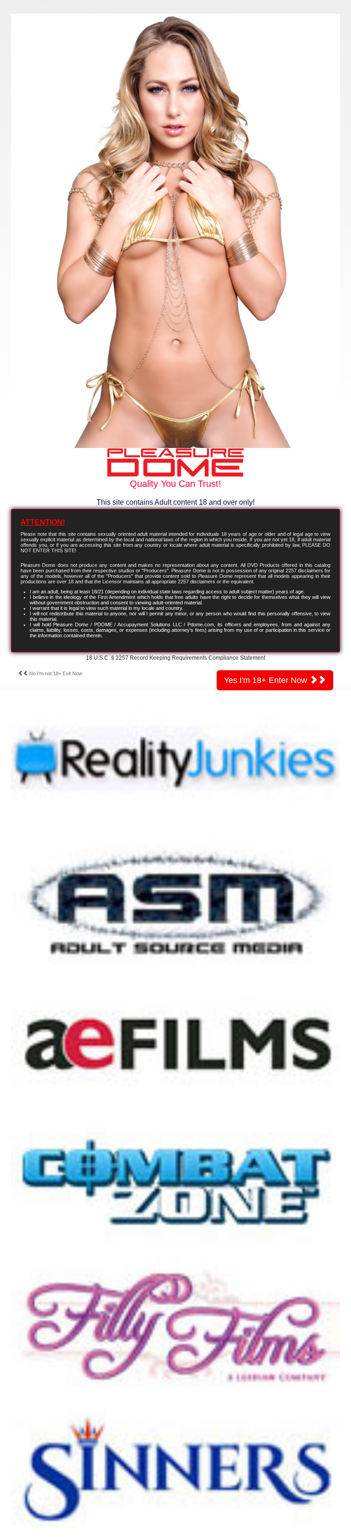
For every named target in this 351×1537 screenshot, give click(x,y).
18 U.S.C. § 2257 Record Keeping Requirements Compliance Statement (175, 658)
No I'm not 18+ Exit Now (55, 673)
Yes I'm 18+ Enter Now (266, 680)
